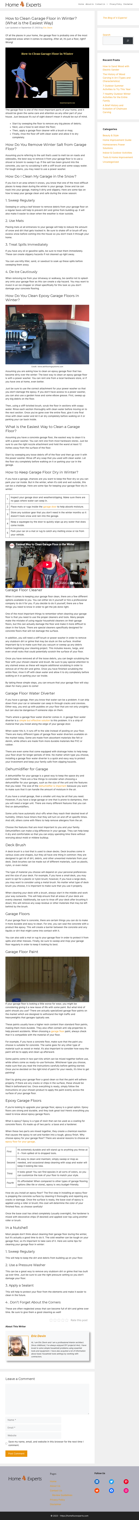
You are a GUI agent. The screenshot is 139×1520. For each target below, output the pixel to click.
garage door (49, 506)
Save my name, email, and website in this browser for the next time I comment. (45, 1443)
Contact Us (100, 4)
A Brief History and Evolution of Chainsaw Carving (115, 109)
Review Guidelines (62, 1495)
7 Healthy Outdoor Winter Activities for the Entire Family (117, 97)
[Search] (128, 40)
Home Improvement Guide (117, 140)
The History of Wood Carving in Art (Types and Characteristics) (117, 78)
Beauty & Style (111, 135)
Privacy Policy (116, 4)
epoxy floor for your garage (20, 1141)
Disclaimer (128, 4)
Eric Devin (38, 1336)
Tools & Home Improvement (118, 157)
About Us (90, 4)
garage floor (57, 1031)
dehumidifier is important (52, 786)
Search (106, 34)
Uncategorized (111, 162)
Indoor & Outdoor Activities (117, 152)
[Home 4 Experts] (23, 4)
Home (81, 4)
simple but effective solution (34, 720)
